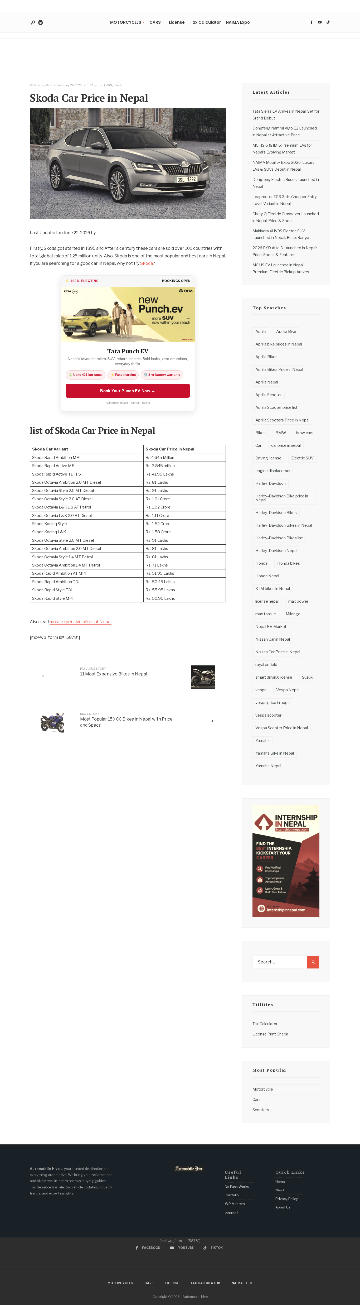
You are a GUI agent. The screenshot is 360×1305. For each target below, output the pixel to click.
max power (298, 601)
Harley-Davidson (270, 483)
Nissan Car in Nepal (272, 639)
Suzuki (307, 677)
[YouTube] (319, 22)
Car (258, 445)
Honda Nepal (267, 576)
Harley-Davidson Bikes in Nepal (283, 525)
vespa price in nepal (272, 702)
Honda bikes (288, 563)
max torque (265, 614)
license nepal (267, 601)
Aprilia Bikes (266, 356)
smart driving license (273, 677)
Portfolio (232, 1195)
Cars (256, 1099)
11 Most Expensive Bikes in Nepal (113, 671)
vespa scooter (268, 715)
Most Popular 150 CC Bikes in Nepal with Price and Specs (126, 720)
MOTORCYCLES (125, 22)
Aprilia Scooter (268, 394)
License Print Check (270, 1034)
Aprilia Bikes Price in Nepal (279, 369)
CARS (155, 22)
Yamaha (262, 740)
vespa (260, 690)
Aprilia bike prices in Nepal (278, 344)
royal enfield (266, 664)
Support (231, 1212)
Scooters (260, 1109)
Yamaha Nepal (268, 766)
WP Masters (235, 1204)
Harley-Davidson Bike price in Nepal (281, 498)
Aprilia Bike (286, 331)
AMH (48, 85)
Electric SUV (302, 458)
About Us (282, 1207)
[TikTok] (328, 22)
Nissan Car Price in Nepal (277, 652)
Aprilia (260, 331)
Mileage (293, 614)
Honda (261, 563)
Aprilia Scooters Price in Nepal (282, 420)
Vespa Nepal (287, 690)
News (279, 1190)
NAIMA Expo (238, 22)
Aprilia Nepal (266, 382)
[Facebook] (311, 22)
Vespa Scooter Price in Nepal (281, 728)
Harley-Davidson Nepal (276, 550)
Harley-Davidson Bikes (276, 512)
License (177, 22)
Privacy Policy (286, 1199)
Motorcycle (262, 1089)
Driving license (268, 458)
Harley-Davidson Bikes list (279, 538)
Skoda (118, 85)
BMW (280, 432)
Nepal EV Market (270, 626)
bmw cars (304, 432)
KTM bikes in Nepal (272, 588)
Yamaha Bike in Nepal (274, 753)
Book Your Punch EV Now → (127, 390)
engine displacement (274, 470)
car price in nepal (286, 445)
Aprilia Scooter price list (276, 407)
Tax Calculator (205, 22)
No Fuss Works (237, 1186)
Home (280, 1181)
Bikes (260, 432)
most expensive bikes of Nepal (80, 621)
